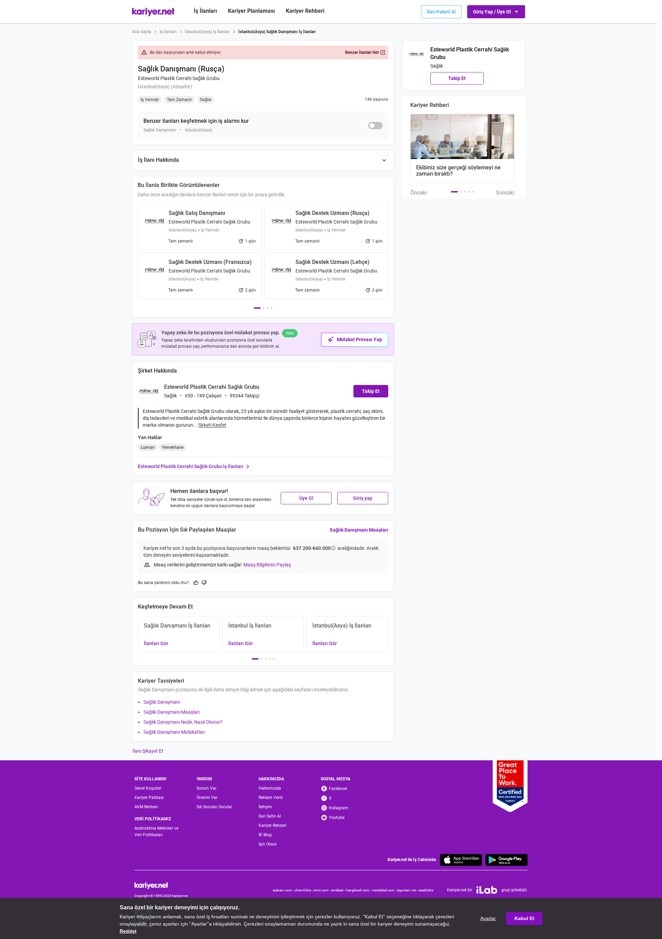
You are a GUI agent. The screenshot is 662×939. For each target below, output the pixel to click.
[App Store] (461, 860)
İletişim (265, 806)
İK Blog (265, 834)
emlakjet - (338, 890)
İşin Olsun (268, 844)
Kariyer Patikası (149, 797)
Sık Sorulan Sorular (214, 806)
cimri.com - (322, 890)
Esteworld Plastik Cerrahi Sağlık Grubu (179, 78)
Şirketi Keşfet (212, 425)
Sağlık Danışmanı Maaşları (359, 530)
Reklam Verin (271, 797)
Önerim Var (207, 797)
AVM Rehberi (146, 806)
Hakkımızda (270, 788)
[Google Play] (506, 860)
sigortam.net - (408, 890)
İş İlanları (205, 11)
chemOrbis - (303, 890)
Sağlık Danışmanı (161, 702)
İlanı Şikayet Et (147, 751)
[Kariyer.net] (161, 885)
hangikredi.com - (359, 890)
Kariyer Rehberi (273, 825)
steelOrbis (426, 890)
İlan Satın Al (270, 816)
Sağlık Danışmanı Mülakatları (174, 732)
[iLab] (487, 890)
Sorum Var (207, 788)
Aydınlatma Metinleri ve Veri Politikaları (156, 831)
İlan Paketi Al (441, 11)
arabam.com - (283, 890)
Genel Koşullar (147, 788)
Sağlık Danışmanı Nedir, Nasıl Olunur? (183, 722)
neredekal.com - (384, 890)
